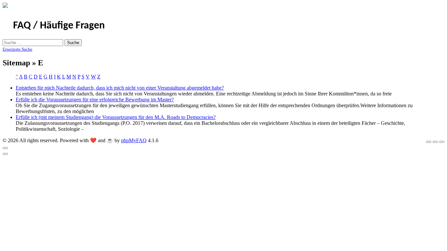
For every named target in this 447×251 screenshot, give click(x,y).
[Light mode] (428, 142)
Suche (73, 42)
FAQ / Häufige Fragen (59, 26)
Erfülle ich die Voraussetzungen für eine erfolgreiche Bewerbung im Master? (95, 99)
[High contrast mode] (441, 142)
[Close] (5, 148)
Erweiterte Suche (17, 49)
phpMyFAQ (134, 140)
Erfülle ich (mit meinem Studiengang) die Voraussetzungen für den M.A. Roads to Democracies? (116, 117)
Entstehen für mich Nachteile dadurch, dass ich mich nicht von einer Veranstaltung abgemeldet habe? (120, 88)
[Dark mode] (435, 142)
